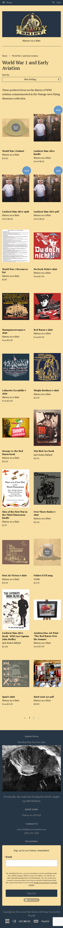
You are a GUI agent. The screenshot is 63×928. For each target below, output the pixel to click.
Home (4, 56)
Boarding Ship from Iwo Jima (31, 742)
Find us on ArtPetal (31, 815)
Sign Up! (31, 893)
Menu (9, 2)
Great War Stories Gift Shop (34, 912)
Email (9, 857)
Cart (58, 2)
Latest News (32, 736)
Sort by (5, 74)
